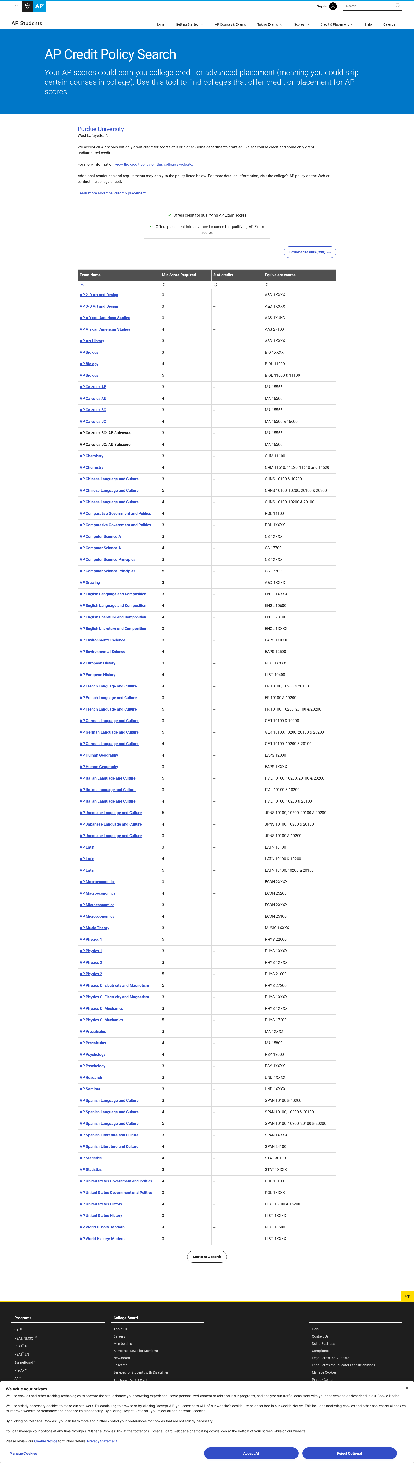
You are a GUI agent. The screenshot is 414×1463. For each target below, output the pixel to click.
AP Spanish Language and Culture (109, 1100)
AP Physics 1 (91, 939)
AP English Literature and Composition (113, 617)
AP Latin (87, 847)
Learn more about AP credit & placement (112, 193)
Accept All (251, 1453)
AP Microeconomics (97, 905)
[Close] (407, 1388)
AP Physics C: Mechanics (101, 1008)
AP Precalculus (93, 1031)
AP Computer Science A (100, 536)
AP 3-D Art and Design (99, 306)
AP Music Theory (94, 928)
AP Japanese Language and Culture (111, 813)
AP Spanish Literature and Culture (109, 1135)
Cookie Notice (45, 1441)
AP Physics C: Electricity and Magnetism (114, 985)
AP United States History (101, 1204)
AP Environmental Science (102, 640)
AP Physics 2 (91, 962)
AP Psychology (92, 1054)
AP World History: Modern (102, 1227)
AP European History (97, 663)
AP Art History (92, 341)
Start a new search (207, 1257)
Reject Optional (349, 1453)
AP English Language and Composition (113, 594)
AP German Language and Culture (109, 720)
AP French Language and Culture (108, 686)
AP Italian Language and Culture (108, 778)
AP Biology (89, 352)
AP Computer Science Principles (107, 559)
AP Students (27, 23)
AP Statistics (91, 1158)
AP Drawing (90, 582)
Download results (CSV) (307, 252)
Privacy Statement (102, 1441)
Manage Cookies (23, 1453)
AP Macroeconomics (97, 882)
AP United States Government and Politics (116, 1181)
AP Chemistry (91, 456)
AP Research (91, 1077)
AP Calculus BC (93, 410)
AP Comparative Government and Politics (115, 513)
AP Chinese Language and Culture (109, 479)
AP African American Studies (105, 318)
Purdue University (101, 129)
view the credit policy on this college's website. (154, 164)
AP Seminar (90, 1089)
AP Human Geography (99, 755)
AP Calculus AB (93, 387)
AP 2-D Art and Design (99, 295)
